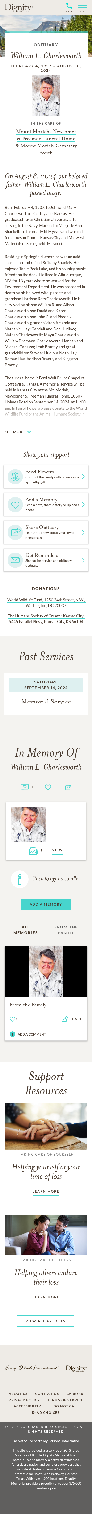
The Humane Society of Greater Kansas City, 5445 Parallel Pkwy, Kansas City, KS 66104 (46, 618)
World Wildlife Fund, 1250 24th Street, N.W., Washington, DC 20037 (46, 602)
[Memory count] (25, 786)
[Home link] (19, 7)
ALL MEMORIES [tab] (25, 930)
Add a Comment (32, 1034)
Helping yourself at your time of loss (46, 1166)
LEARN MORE (46, 1191)
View (57, 850)
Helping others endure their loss (46, 1272)
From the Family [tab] (66, 930)
